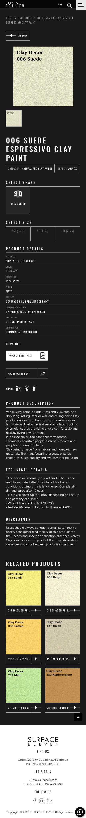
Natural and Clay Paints (53, 18)
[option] (43, 76)
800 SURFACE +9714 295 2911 (44, 784)
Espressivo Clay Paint (21, 22)
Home (9, 18)
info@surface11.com (44, 779)
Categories (25, 18)
